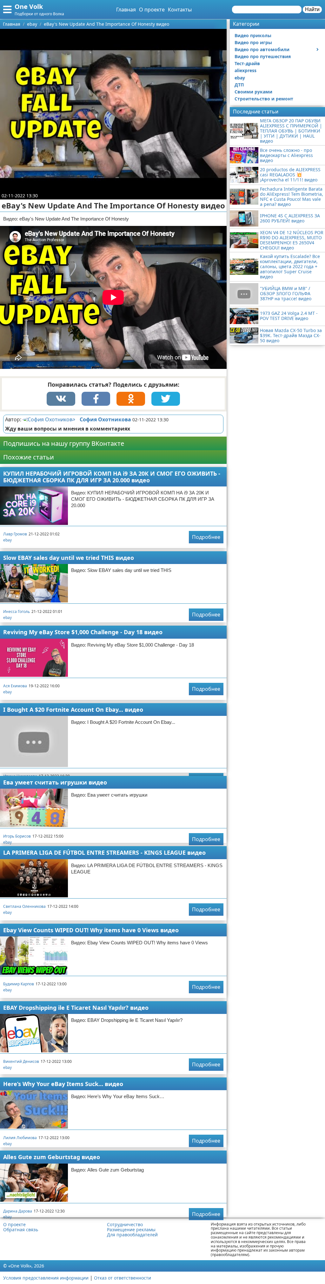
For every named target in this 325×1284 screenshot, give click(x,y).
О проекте (152, 9)
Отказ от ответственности (122, 1278)
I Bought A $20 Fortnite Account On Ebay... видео (73, 709)
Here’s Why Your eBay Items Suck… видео (63, 1084)
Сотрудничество (125, 1224)
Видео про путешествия (263, 56)
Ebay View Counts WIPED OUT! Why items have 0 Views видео (91, 930)
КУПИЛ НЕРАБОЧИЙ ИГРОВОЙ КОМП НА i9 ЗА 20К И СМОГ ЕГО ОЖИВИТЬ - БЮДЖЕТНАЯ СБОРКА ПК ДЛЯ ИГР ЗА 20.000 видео (111, 477)
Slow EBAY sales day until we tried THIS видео (68, 557)
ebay (7, 540)
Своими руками (253, 92)
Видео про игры (253, 42)
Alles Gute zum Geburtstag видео (51, 1157)
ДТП (239, 85)
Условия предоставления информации (46, 1278)
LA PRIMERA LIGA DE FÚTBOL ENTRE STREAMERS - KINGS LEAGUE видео (104, 852)
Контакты (180, 9)
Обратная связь (20, 1229)
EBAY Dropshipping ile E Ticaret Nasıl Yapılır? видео (76, 1007)
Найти (312, 9)
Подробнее (206, 536)
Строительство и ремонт (264, 99)
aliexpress (245, 70)
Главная (126, 9)
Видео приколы (253, 35)
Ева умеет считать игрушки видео (55, 782)
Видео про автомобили (262, 49)
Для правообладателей (132, 1234)
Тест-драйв (247, 63)
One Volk (29, 6)
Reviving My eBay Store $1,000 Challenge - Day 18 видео (82, 632)
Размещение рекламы (131, 1229)
